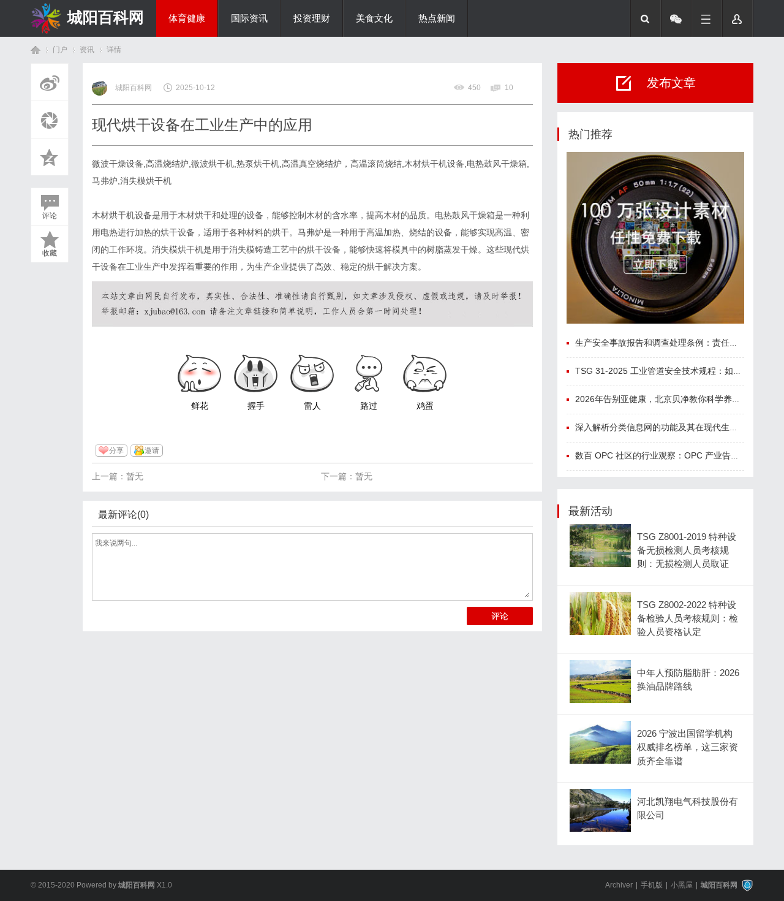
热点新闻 (436, 18)
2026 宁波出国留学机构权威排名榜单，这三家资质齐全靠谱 (687, 747)
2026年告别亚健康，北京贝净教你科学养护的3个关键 (677, 399)
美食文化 (374, 18)
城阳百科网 (105, 17)
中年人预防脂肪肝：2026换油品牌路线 (688, 679)
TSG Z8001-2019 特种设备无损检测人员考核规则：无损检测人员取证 (686, 550)
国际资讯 (249, 18)
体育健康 (186, 18)
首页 (35, 50)
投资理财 (311, 18)
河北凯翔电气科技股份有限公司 (687, 808)
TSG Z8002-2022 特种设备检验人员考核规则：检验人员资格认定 (687, 618)
